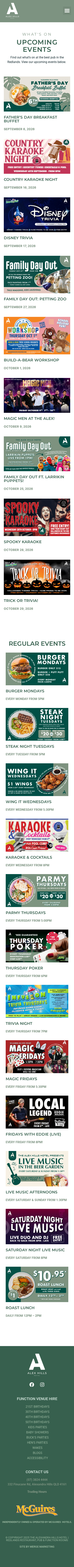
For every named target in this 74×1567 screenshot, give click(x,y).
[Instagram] (42, 1384)
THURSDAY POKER (24, 968)
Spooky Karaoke (23, 542)
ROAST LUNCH (20, 1308)
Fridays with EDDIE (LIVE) (33, 1134)
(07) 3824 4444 (37, 1480)
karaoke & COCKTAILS (29, 857)
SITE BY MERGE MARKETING (37, 1546)
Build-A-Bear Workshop (31, 360)
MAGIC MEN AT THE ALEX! (29, 418)
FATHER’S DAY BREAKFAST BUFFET (30, 119)
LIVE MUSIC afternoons (31, 1192)
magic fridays (21, 1079)
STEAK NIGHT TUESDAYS (30, 746)
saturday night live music (35, 1250)
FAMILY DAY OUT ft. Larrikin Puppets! (34, 479)
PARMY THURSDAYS (26, 912)
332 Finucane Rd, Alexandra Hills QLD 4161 (37, 1484)
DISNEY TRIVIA (18, 238)
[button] (67, 10)
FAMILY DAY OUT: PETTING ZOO (35, 299)
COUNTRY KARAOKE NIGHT (30, 179)
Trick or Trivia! (21, 600)
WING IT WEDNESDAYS (29, 801)
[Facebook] (32, 1384)
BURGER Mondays (25, 691)
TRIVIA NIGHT (19, 1023)
